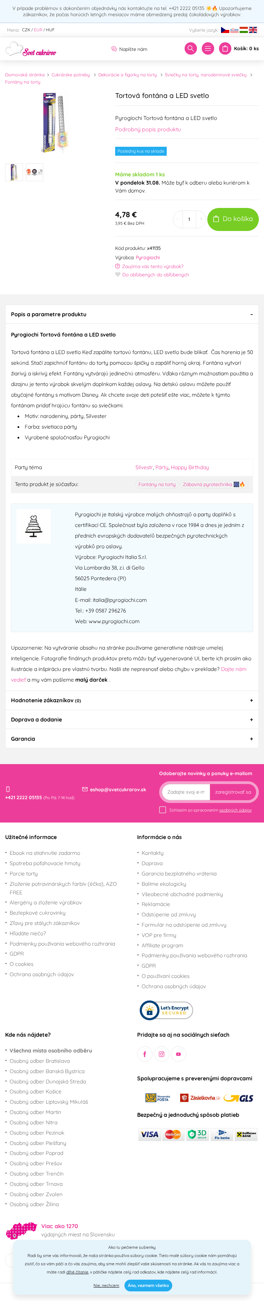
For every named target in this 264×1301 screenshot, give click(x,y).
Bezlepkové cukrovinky (38, 912)
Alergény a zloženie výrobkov (46, 902)
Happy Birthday (190, 467)
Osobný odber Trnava (36, 1183)
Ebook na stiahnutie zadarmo (45, 852)
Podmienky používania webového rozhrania (62, 943)
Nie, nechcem (106, 1285)
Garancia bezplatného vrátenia (179, 873)
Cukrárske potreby (71, 74)
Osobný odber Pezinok (37, 1132)
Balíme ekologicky (164, 883)
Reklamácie (156, 904)
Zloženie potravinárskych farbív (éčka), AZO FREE (63, 888)
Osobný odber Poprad (36, 1152)
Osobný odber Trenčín (37, 1173)
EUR (38, 29)
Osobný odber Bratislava (40, 1060)
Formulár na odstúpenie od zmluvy (184, 924)
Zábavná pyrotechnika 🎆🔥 (214, 484)
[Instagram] (161, 1054)
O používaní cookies (165, 975)
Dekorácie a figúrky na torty (127, 74)
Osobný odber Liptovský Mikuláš (49, 1101)
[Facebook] (145, 1054)
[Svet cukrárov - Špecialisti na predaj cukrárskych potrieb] (31, 48)
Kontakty (153, 852)
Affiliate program (162, 945)
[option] (55, 122)
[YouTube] (178, 1054)
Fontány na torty (22, 82)
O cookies (21, 963)
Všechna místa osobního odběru (51, 1050)
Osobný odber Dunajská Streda (48, 1081)
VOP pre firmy (159, 934)
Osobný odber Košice (36, 1091)
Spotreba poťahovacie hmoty (45, 863)
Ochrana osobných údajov (42, 974)
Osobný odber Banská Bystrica (47, 1071)
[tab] (132, 314)
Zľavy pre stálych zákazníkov (45, 922)
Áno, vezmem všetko (148, 1285)
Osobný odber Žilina (34, 1204)
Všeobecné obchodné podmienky (182, 894)
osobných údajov (235, 810)
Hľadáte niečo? (28, 933)
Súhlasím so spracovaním (210, 810)
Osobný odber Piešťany (38, 1142)
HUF (50, 29)
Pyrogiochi (148, 257)
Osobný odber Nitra (33, 1122)
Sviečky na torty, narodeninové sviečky (205, 74)
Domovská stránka (25, 74)
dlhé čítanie (77, 1272)
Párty (161, 467)
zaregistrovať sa (233, 792)
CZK (26, 29)
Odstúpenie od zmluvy (169, 914)
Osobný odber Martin (35, 1112)
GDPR (17, 953)
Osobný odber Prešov (36, 1163)
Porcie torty (24, 873)
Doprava (152, 863)
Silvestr (144, 467)
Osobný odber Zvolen (36, 1194)
